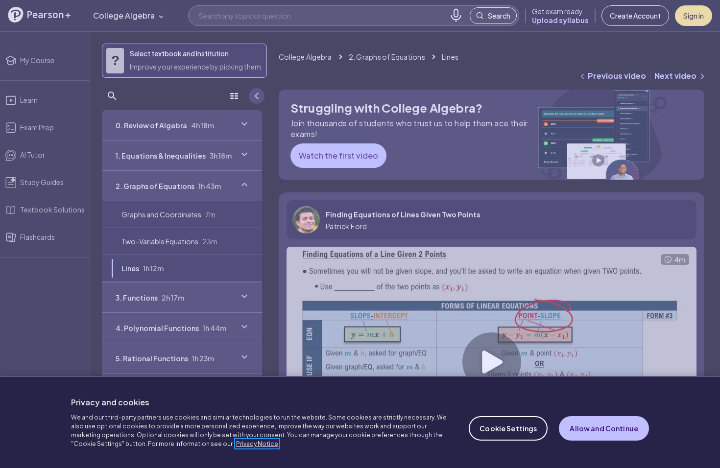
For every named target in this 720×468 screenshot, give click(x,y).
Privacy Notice (257, 443)
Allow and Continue (604, 428)
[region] (360, 422)
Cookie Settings (508, 428)
